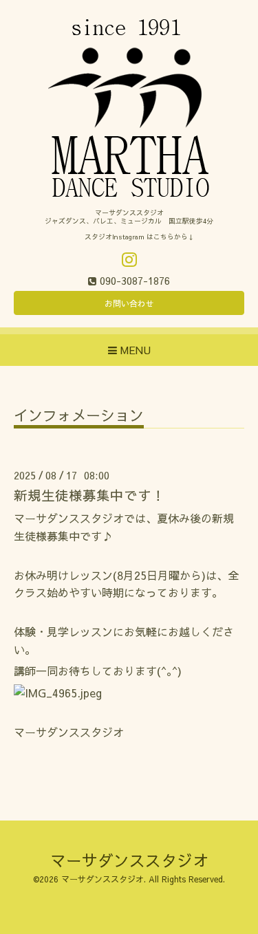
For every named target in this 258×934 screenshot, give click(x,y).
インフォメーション (79, 416)
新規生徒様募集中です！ (89, 495)
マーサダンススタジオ (129, 860)
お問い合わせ (129, 303)
